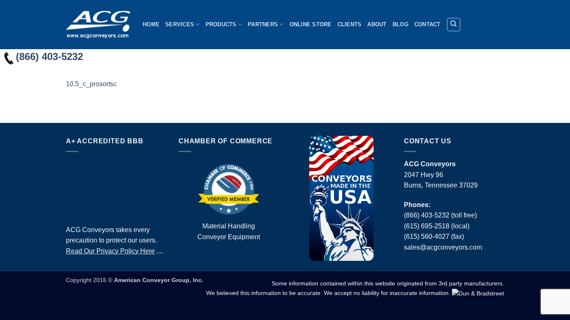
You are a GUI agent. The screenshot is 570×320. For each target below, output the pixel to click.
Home (151, 24)
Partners (263, 24)
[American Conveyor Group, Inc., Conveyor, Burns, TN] (116, 186)
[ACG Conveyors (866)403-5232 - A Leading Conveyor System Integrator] (98, 24)
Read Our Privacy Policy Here (110, 251)
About (376, 24)
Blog (401, 24)
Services (179, 24)
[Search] (453, 24)
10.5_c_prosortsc (91, 84)
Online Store (311, 24)
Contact (427, 24)
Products (221, 24)
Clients (350, 24)
